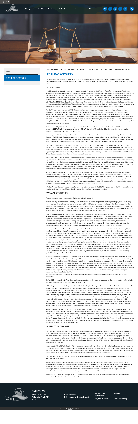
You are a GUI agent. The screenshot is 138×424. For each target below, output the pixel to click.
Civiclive (70, 409)
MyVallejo (117, 393)
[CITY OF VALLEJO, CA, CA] (11, 9)
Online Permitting (120, 399)
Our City (41, 9)
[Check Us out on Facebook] (110, 9)
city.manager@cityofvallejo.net (77, 397)
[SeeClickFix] (105, 9)
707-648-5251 (70, 395)
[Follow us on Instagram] (115, 9)
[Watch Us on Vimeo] (125, 9)
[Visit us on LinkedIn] (120, 9)
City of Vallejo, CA (52, 69)
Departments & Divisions (75, 69)
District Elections (16, 78)
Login (134, 2)
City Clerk (99, 69)
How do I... (78, 9)
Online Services (65, 9)
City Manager (90, 69)
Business (51, 9)
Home (8, 71)
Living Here (29, 9)
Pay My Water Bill (102, 399)
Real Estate (90, 9)
